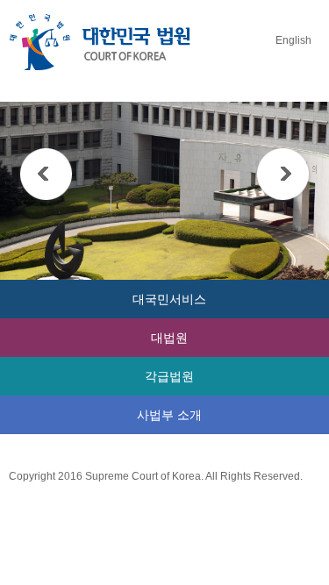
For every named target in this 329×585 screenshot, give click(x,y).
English (293, 40)
